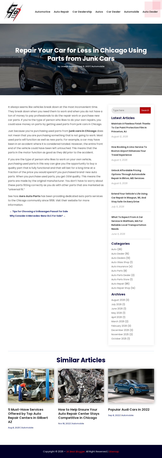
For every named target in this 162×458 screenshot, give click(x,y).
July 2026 (116, 304)
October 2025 (119, 338)
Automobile (131, 12)
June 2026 (117, 308)
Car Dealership (82, 12)
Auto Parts (117, 270)
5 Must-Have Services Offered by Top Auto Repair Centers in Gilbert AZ (28, 415)
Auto (114, 249)
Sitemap (114, 451)
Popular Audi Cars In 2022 (129, 409)
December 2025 (120, 330)
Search (145, 110)
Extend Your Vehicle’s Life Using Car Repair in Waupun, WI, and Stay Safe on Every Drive (129, 197)
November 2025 (120, 334)
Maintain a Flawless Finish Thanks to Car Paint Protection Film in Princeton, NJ (130, 127)
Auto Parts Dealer (121, 275)
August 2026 (118, 300)
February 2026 (119, 325)
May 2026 (116, 312)
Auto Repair (61, 12)
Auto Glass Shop (120, 262)
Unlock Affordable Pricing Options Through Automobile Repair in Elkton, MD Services (128, 174)
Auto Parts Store (120, 279)
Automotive (42, 12)
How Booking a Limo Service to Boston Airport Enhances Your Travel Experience (129, 150)
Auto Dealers (118, 258)
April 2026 (116, 317)
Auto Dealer (150, 12)
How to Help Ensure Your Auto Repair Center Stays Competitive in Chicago (78, 413)
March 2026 (117, 321)
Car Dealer (113, 12)
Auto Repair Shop (120, 288)
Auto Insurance (119, 266)
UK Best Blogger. (75, 451)
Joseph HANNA (69, 66)
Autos (99, 12)
